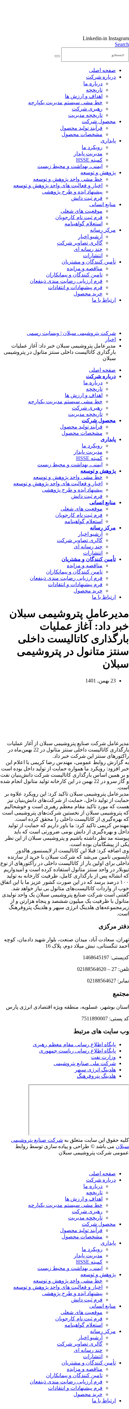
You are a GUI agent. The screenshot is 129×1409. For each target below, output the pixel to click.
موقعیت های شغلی (82, 211)
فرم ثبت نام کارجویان (79, 217)
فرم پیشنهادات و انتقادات (75, 287)
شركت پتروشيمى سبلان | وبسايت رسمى (71, 333)
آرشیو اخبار (90, 236)
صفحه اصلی (102, 70)
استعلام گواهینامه (83, 223)
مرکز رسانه (103, 230)
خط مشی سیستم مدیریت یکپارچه (65, 102)
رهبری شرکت (87, 109)
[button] (122, 44)
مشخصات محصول (82, 134)
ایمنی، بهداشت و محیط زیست (70, 166)
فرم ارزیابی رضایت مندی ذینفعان (66, 281)
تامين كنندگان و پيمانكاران (74, 274)
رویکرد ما (92, 147)
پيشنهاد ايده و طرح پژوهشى (72, 192)
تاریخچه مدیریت (85, 115)
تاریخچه (94, 90)
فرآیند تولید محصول (81, 128)
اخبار (110, 339)
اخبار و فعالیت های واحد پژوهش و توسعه (58, 185)
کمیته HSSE (89, 160)
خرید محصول (88, 293)
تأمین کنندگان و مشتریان (89, 262)
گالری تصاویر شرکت (80, 243)
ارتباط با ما (104, 300)
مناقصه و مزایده (85, 268)
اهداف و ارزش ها (84, 96)
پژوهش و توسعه (98, 172)
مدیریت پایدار (88, 153)
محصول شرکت (99, 121)
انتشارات (93, 255)
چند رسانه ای (88, 249)
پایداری (108, 140)
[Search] (57, 56)
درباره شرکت (101, 77)
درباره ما (93, 83)
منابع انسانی (102, 204)
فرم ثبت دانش (87, 198)
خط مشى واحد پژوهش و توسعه (68, 179)
